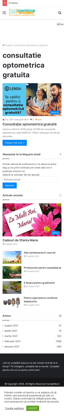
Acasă (8, 45)
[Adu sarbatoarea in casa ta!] (12, 257)
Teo (7, 119)
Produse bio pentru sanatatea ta (26, 3)
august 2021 (11, 325)
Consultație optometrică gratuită (29, 124)
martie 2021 (11, 336)
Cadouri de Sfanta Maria (20, 240)
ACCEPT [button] (32, 408)
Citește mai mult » (14, 142)
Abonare (9, 185)
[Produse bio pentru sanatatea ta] (12, 272)
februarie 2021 (12, 341)
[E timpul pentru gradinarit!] (12, 287)
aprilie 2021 (11, 330)
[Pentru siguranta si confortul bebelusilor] (12, 302)
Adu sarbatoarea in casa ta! (39, 252)
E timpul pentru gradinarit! (39, 282)
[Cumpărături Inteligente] (22, 12)
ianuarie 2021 (12, 346)
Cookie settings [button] (14, 408)
